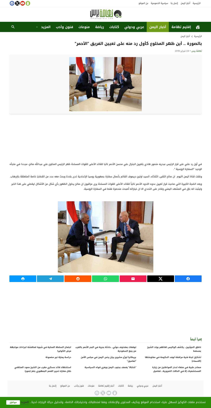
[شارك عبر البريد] (133, 279)
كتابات (114, 27)
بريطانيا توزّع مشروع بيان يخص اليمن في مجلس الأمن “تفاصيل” (108, 359)
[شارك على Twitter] (160, 279)
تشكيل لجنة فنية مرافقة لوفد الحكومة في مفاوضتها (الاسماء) (173, 359)
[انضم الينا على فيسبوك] (11, 3)
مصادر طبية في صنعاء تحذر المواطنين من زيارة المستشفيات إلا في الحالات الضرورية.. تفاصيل (176, 369)
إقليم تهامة (181, 27)
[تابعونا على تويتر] (17, 3)
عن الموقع (143, 3)
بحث (13, 27)
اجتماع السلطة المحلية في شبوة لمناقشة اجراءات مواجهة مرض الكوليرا (40, 349)
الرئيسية (197, 3)
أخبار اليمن (185, 3)
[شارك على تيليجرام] (50, 279)
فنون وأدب (64, 27)
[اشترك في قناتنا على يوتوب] (22, 3)
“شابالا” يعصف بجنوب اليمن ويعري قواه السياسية (110, 367)
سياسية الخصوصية (159, 3)
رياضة (99, 27)
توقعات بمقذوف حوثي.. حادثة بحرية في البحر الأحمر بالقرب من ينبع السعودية (105, 349)
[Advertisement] (105, 137)
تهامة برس (196, 51)
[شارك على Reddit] (77, 279)
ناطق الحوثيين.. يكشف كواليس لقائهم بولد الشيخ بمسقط (174, 349)
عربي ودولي (134, 27)
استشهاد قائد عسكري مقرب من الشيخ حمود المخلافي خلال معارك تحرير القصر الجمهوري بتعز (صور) (42, 369)
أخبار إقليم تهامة (106, 386)
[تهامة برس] (105, 15)
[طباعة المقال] (22, 279)
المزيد (46, 27)
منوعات (84, 27)
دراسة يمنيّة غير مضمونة (58, 357)
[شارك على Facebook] (188, 279)
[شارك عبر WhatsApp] (105, 279)
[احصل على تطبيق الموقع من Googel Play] (27, 3)
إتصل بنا (174, 3)
